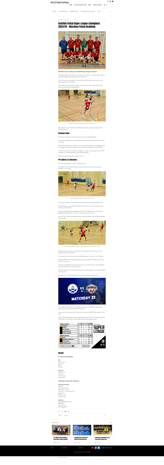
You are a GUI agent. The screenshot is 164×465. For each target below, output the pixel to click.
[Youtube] (92, 448)
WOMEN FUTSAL (74, 11)
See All (110, 422)
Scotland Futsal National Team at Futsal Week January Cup (102, 438)
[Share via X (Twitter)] (62, 411)
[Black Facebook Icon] (108, 1)
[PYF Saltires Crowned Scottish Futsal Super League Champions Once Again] (61, 430)
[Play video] (82, 291)
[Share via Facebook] (59, 411)
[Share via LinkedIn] (65, 411)
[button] (97, 5)
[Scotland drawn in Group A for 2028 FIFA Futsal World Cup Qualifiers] (82, 430)
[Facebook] (95, 448)
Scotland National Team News (88, 11)
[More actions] (105, 20)
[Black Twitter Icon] (110, 1)
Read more (52, 450)
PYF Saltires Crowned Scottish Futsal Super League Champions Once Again (60, 438)
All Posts (54, 11)
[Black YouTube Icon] (112, 1)
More (99, 11)
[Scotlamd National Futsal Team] (103, 430)
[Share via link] (68, 411)
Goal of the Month (63, 11)
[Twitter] (99, 448)
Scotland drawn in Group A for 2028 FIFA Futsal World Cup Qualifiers (81, 438)
